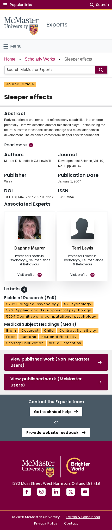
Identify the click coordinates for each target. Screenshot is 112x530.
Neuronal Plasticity (59, 337)
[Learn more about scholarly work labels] (24, 289)
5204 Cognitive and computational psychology (51, 316)
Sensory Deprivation (25, 343)
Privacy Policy (46, 523)
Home (9, 59)
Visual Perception (65, 343)
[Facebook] (27, 492)
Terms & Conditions (83, 516)
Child (49, 330)
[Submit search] (101, 70)
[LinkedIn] (56, 492)
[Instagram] (41, 492)
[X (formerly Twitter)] (70, 492)
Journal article (20, 84)
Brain (11, 330)
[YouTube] (85, 492)
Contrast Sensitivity (77, 330)
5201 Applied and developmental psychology (48, 310)
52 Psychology (77, 304)
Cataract (30, 330)
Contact (71, 523)
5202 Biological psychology (32, 304)
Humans (28, 337)
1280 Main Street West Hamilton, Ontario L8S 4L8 (56, 483)
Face (10, 337)
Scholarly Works (40, 59)
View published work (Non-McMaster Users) (50, 362)
